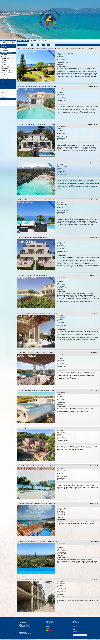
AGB (75, 621)
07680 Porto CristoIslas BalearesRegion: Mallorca (62, 284)
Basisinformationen (61, 51)
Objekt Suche (4, 48)
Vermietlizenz (4, 76)
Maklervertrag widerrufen (79, 634)
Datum (28, 44)
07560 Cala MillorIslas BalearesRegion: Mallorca (63, 363)
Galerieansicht (96, 44)
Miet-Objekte (3, 74)
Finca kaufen (3, 60)
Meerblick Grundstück (5, 70)
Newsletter (49, 625)
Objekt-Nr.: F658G (95, 428)
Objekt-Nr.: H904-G (94, 390)
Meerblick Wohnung (5, 66)
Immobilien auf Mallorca (23, 40)
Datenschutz (76, 622)
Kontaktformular (50, 623)
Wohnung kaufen (4, 54)
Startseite (3, 44)
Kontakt (4, 85)
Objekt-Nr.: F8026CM (94, 352)
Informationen (5, 80)
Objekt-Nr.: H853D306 (94, 503)
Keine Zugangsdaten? (5, 97)
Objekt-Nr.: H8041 (95, 313)
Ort (46, 44)
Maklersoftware (97, 639)
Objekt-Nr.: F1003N (94, 275)
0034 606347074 (25, 625)
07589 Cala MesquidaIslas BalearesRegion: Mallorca (62, 513)
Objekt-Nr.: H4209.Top (94, 162)
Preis (35, 44)
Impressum (76, 620)
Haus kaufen (3, 56)
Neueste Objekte (4, 50)
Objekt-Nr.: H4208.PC (94, 86)
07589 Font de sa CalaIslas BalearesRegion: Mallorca (62, 209)
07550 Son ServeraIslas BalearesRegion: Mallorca (62, 322)
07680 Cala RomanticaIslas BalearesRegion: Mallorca (62, 171)
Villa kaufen (3, 62)
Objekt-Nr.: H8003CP (94, 237)
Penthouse (3, 64)
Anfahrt (48, 626)
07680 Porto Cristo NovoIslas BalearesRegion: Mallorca (62, 97)
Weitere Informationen (61, 66)
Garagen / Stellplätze (5, 78)
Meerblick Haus (4, 68)
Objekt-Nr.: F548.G (95, 541)
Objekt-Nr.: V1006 (95, 199)
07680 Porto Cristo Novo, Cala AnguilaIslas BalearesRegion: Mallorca (65, 59)
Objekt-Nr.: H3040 (95, 579)
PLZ (41, 44)
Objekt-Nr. (52, 44)
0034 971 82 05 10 (26, 624)
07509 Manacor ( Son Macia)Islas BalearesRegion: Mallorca (63, 550)
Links (3, 83)
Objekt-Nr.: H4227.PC (94, 48)
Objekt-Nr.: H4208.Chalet (93, 124)
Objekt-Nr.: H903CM (94, 465)
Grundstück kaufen (5, 58)
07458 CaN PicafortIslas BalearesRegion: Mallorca (62, 248)
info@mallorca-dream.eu (25, 626)
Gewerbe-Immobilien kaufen (7, 72)
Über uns (4, 82)
